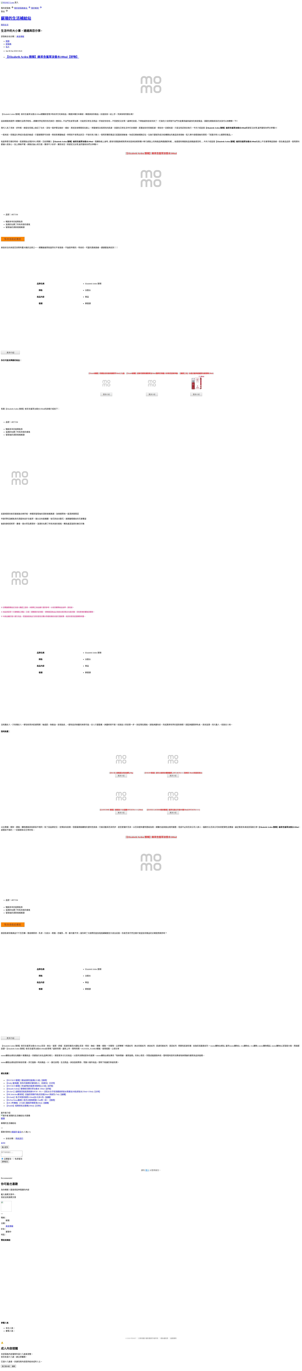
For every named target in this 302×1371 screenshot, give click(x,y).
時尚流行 (19, 1139)
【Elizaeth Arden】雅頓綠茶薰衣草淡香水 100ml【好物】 (29, 1089)
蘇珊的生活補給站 (16, 18)
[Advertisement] (151, 1279)
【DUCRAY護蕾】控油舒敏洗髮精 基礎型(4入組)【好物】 (30, 1086)
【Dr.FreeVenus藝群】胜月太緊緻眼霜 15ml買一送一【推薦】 (31, 1100)
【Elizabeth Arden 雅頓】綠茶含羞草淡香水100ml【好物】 (42, 56)
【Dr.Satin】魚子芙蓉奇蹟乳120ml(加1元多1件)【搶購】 (29, 1097)
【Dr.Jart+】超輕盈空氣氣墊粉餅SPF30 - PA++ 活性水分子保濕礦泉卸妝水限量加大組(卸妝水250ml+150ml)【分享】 (53, 1092)
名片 (7, 47)
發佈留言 (5, 1162)
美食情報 (20, 36)
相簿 (7, 41)
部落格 (8, 44)
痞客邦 (14, 1132)
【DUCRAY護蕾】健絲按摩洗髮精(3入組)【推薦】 (27, 1080)
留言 (19, 1132)
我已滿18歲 (6, 1366)
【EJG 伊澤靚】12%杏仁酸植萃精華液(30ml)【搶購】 (28, 1103)
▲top (3, 1143)
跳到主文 (4, 25)
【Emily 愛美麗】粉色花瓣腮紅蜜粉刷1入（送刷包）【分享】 (31, 1083)
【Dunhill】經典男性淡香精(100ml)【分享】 (24, 1106)
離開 (13, 1366)
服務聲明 (173, 1338)
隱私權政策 (164, 1338)
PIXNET (133, 1338)
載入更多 (5, 1147)
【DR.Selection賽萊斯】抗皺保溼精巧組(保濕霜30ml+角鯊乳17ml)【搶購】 (36, 1094)
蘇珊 (3, 1118)
